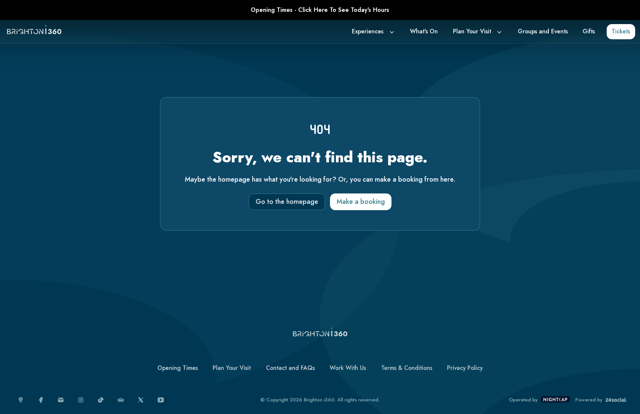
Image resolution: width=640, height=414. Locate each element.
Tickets (620, 31)
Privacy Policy (465, 368)
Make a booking (361, 201)
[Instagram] (81, 400)
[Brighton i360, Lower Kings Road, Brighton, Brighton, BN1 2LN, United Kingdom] (21, 400)
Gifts (589, 31)
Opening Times (177, 368)
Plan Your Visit (472, 31)
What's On (424, 31)
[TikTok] (101, 400)
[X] (141, 400)
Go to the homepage (287, 201)
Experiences (367, 31)
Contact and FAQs (290, 368)
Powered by (588, 400)
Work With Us (348, 368)
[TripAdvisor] (121, 400)
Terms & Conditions (406, 368)
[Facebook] (41, 400)
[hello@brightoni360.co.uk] (61, 400)
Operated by (523, 400)
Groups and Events (543, 31)
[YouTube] (161, 400)
